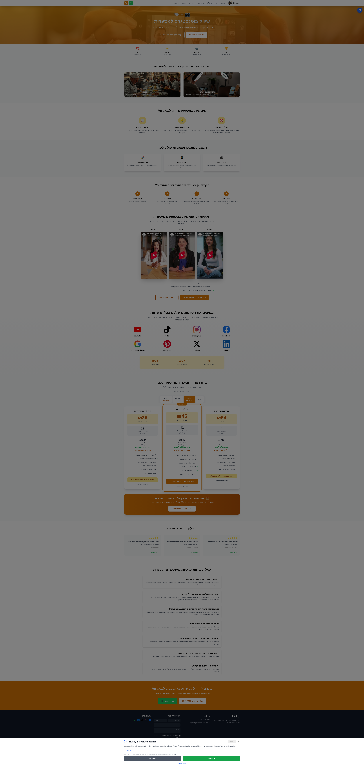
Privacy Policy (182, 764)
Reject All (152, 759)
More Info (129, 751)
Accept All (211, 759)
